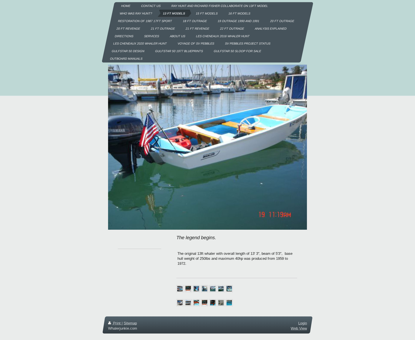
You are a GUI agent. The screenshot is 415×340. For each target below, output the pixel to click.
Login (302, 323)
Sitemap (130, 323)
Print (117, 323)
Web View (299, 328)
